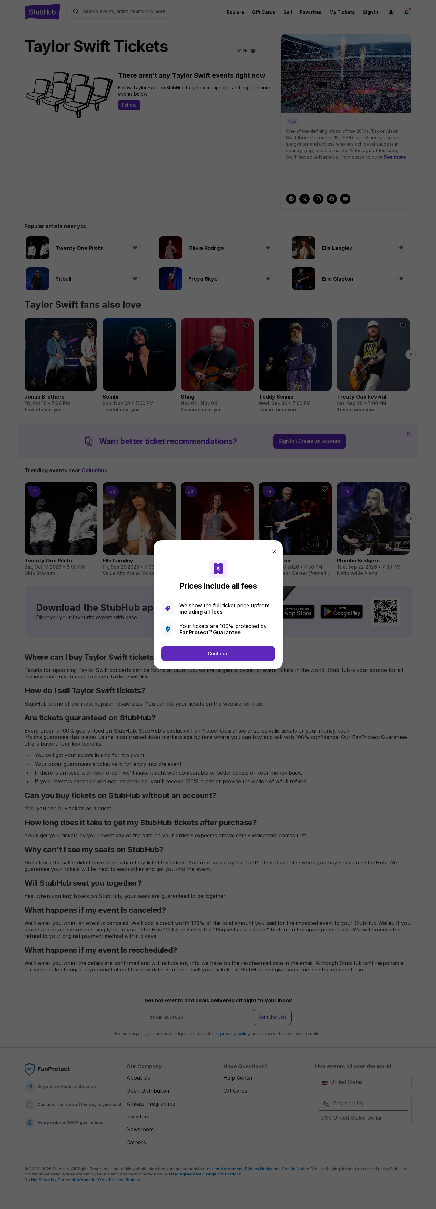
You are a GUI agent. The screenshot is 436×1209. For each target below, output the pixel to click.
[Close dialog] (274, 552)
